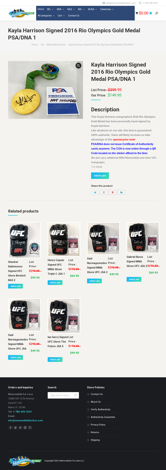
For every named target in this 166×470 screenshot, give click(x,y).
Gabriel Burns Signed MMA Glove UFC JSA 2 (137, 261)
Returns (95, 432)
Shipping (95, 440)
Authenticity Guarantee (103, 417)
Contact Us (73, 15)
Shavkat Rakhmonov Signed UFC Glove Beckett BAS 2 (17, 271)
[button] (78, 66)
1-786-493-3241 (22, 411)
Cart (60, 15)
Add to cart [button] (15, 286)
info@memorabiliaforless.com (25, 420)
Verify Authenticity (100, 409)
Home (41, 9)
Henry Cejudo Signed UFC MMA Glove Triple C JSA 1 (56, 267)
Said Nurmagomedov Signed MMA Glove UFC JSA (18, 341)
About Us (96, 401)
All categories (45, 15)
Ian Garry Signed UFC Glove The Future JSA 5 (58, 342)
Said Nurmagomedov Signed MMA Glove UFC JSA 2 (97, 265)
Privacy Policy (98, 424)
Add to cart (100, 175)
